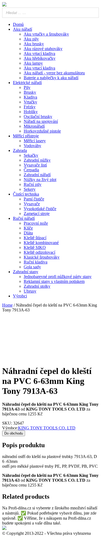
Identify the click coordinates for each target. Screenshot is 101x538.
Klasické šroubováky (42, 257)
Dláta (28, 233)
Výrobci (20, 296)
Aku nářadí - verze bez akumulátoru (54, 73)
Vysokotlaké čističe (40, 208)
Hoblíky (31, 111)
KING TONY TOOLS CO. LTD (46, 428)
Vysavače (32, 204)
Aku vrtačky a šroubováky (46, 34)
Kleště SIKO (35, 247)
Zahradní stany (25, 271)
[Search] (95, 269)
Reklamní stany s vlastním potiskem (54, 281)
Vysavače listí (35, 165)
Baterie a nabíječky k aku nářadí (51, 77)
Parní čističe (34, 199)
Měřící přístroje (26, 136)
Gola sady (32, 267)
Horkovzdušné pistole (42, 131)
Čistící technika (26, 194)
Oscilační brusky (38, 116)
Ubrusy (30, 291)
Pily (27, 87)
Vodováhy (32, 145)
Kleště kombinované (41, 242)
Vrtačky (30, 102)
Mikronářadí (34, 126)
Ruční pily (32, 184)
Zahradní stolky (37, 286)
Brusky (30, 92)
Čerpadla (31, 170)
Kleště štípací (35, 237)
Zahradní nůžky (37, 160)
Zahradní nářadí (37, 174)
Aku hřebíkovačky (39, 58)
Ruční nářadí (24, 218)
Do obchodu (13, 433)
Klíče (28, 228)
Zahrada (20, 150)
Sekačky (31, 155)
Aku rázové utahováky (43, 48)
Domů (18, 24)
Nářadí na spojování (41, 121)
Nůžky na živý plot (40, 179)
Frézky (30, 107)
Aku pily (31, 39)
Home (7, 305)
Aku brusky (34, 43)
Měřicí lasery (35, 140)
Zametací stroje (37, 213)
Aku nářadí (22, 29)
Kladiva (30, 97)
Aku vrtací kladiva (39, 53)
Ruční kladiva (35, 262)
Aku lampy (33, 63)
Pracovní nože (36, 223)
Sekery (30, 189)
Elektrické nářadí (27, 82)
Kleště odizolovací (39, 252)
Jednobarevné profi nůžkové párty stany (58, 276)
